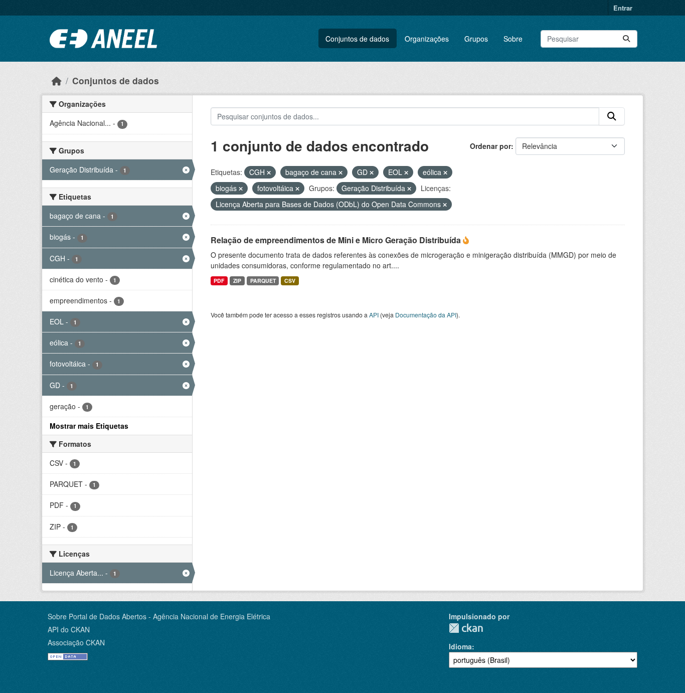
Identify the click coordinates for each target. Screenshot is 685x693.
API (374, 314)
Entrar (622, 8)
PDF (219, 280)
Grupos (476, 39)
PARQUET (263, 280)
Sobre (513, 39)
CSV (289, 280)
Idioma (460, 646)
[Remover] (269, 172)
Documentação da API (425, 314)
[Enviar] (626, 39)
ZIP (237, 280)
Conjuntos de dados (357, 39)
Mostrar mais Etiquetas (89, 426)
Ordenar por (490, 146)
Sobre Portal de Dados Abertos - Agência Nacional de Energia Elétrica (159, 616)
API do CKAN (69, 629)
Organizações (427, 39)
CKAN (466, 628)
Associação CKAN (76, 642)
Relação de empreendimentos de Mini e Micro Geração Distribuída (337, 240)
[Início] (57, 80)
